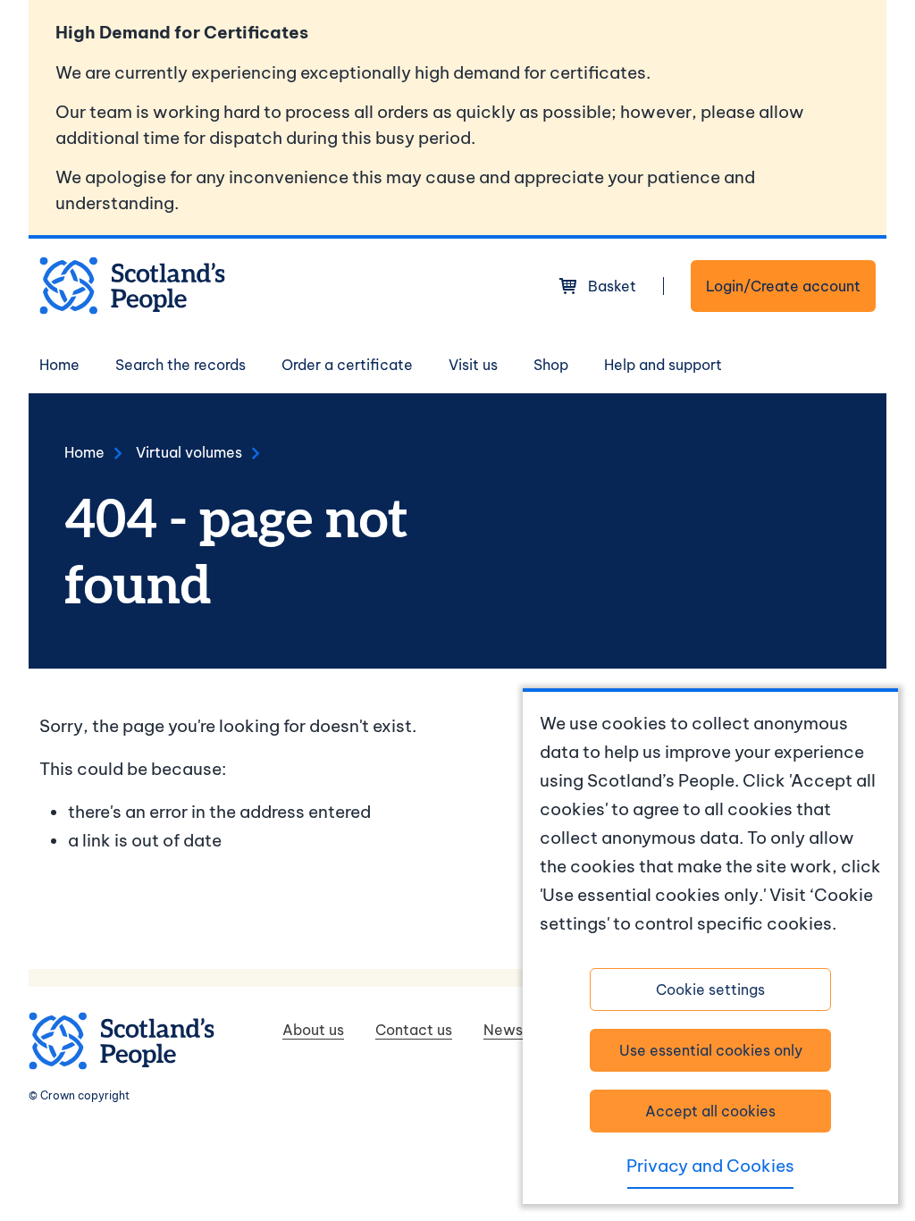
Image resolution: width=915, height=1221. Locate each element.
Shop (550, 365)
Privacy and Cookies (710, 1165)
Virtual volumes (189, 452)
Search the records (180, 365)
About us (313, 1030)
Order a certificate (347, 365)
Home (59, 365)
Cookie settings (710, 989)
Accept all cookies (710, 1111)
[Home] (132, 286)
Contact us (413, 1030)
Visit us (473, 365)
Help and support (663, 365)
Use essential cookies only (710, 1050)
